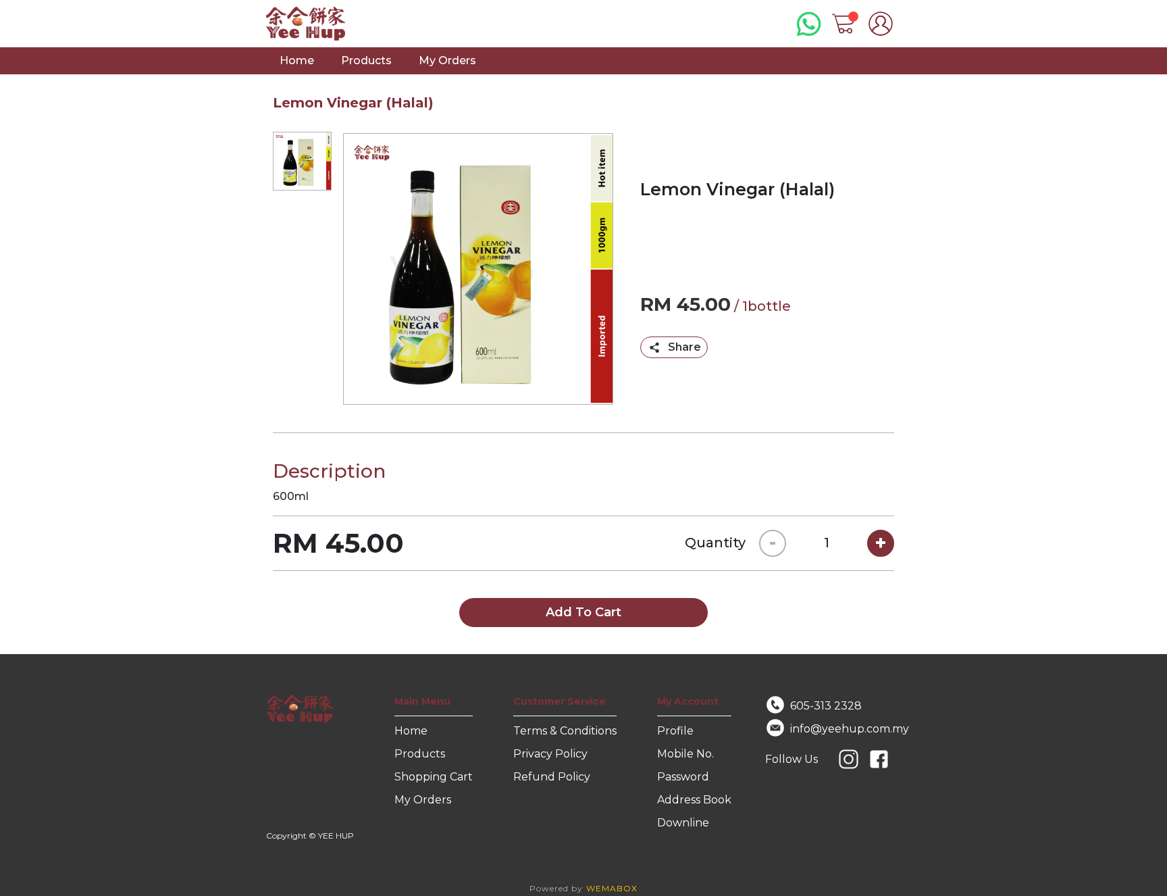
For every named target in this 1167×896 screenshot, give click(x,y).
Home (297, 60)
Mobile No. (685, 753)
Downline (683, 822)
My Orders (447, 60)
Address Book (694, 799)
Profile (675, 730)
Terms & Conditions (565, 730)
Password (683, 776)
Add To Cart (583, 612)
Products (366, 60)
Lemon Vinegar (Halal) (353, 103)
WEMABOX (612, 888)
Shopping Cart (433, 776)
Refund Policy (551, 776)
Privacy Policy (550, 753)
